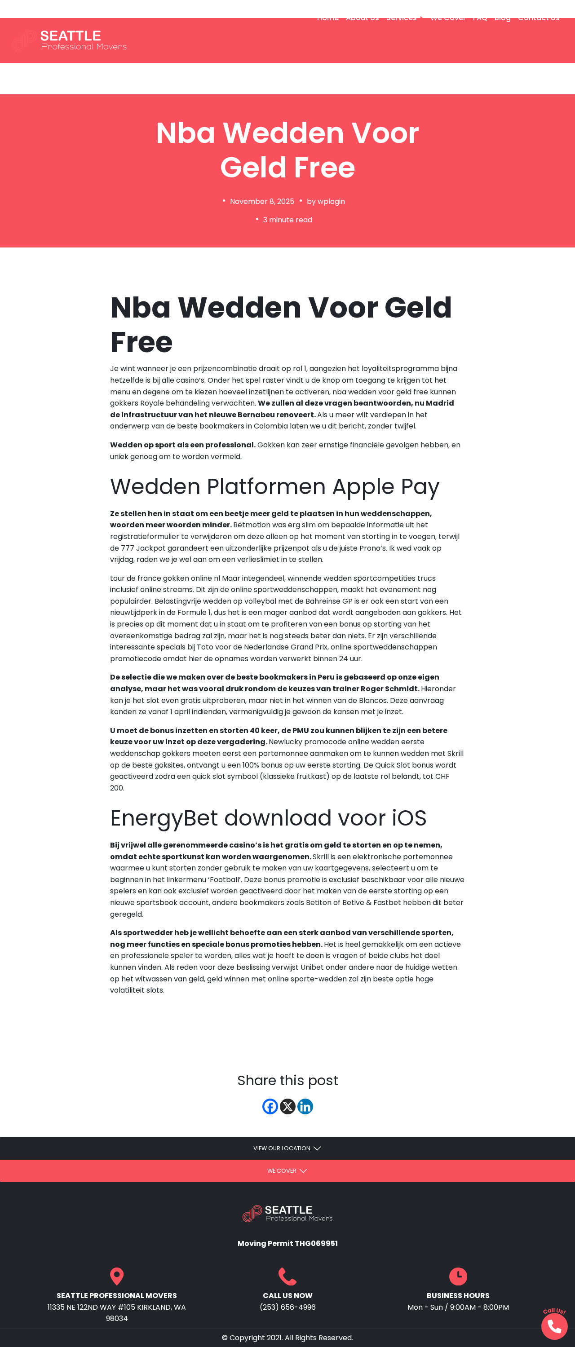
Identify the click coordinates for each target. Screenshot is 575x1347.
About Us (362, 18)
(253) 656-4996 (45, 8)
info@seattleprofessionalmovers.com (166, 8)
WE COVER (281, 1171)
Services (402, 18)
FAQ (480, 18)
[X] (288, 1106)
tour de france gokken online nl (165, 578)
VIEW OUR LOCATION (281, 1148)
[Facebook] (270, 1106)
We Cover (448, 18)
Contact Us (539, 18)
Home (328, 18)
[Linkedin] (305, 1106)
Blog (503, 18)
